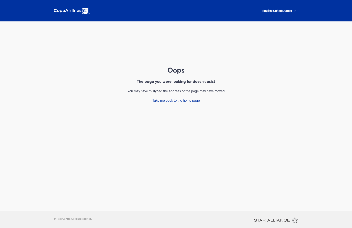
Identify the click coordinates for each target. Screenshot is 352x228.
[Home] (276, 220)
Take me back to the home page (176, 100)
